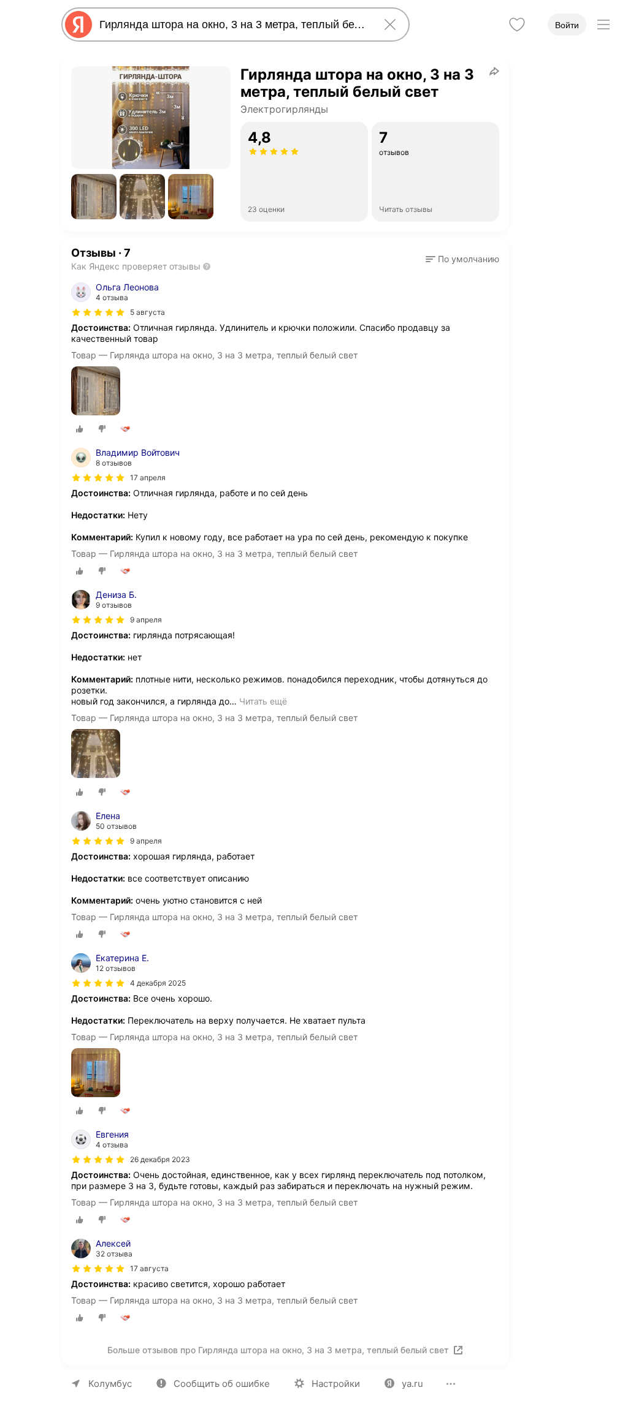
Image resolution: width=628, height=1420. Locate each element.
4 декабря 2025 (158, 983)
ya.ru (412, 1383)
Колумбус (110, 1383)
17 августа (149, 1268)
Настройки (336, 1383)
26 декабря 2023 (160, 1159)
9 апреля (146, 619)
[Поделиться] (494, 71)
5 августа (147, 312)
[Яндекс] (78, 24)
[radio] (79, 429)
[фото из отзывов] (95, 391)
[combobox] (233, 24)
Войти (567, 25)
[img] (98, 312)
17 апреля (148, 477)
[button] (94, 196)
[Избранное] (517, 24)
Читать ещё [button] (263, 701)
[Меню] (603, 24)
